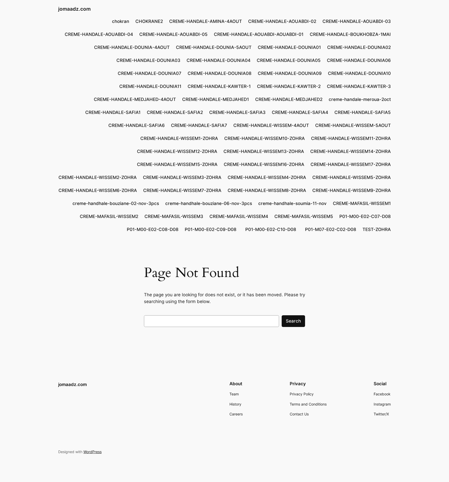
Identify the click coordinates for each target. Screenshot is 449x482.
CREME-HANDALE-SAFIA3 (237, 112)
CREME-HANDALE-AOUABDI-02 (282, 21)
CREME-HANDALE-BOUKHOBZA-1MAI (350, 34)
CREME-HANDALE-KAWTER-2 (289, 86)
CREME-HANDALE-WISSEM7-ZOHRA (182, 190)
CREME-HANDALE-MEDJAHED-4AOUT (135, 99)
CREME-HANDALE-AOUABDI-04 (99, 34)
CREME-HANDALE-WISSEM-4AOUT (271, 125)
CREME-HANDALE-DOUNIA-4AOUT (132, 47)
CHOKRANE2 (149, 21)
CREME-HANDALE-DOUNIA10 (359, 73)
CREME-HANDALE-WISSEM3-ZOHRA (182, 177)
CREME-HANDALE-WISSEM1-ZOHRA (179, 138)
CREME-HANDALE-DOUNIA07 (149, 73)
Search (293, 321)
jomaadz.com (74, 9)
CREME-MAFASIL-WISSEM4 (238, 216)
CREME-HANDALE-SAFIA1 (113, 112)
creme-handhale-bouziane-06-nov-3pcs (208, 203)
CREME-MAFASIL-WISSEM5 (303, 216)
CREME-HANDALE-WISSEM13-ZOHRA (263, 151)
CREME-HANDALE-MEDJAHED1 (215, 99)
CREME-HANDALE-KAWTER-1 (219, 86)
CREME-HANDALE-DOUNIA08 (220, 73)
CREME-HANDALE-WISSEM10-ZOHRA (264, 138)
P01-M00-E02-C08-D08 (153, 229)
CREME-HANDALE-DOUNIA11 (150, 86)
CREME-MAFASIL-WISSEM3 (173, 216)
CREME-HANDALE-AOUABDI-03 (356, 21)
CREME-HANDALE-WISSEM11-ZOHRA (351, 138)
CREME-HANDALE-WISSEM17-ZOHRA (351, 164)
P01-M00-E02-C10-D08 (272, 229)
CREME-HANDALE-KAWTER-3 (359, 86)
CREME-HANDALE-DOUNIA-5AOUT (214, 47)
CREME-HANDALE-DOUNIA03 (148, 60)
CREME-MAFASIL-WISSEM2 (109, 216)
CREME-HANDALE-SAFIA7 (199, 125)
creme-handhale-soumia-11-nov (292, 203)
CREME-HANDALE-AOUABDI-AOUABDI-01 (258, 34)
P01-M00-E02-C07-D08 (365, 216)
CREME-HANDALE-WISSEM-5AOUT (353, 125)
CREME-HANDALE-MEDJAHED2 (288, 99)
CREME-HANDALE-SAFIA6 (136, 125)
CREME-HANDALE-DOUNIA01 (289, 47)
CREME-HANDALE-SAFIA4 (300, 112)
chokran (120, 21)
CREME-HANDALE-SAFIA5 (362, 112)
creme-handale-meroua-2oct (360, 99)
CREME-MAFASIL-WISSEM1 (362, 203)
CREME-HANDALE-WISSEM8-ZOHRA (267, 190)
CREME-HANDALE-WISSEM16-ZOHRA (264, 164)
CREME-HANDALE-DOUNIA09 (290, 73)
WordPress (92, 451)
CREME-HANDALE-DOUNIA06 (359, 60)
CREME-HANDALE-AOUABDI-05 (173, 34)
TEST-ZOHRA (376, 229)
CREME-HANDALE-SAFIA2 (175, 112)
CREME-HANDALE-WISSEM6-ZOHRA (97, 190)
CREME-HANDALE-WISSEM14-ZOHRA (350, 151)
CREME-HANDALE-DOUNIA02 (359, 47)
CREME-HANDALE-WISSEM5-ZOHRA (351, 177)
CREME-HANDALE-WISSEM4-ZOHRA (267, 177)
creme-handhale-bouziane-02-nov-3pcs (115, 203)
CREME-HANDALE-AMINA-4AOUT (205, 21)
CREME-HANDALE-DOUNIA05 (289, 60)
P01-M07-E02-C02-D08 (330, 229)
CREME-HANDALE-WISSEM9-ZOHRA (351, 190)
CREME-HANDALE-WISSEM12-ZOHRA (177, 151)
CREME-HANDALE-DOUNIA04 (218, 60)
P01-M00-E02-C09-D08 (212, 229)
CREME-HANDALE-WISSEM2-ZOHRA (97, 177)
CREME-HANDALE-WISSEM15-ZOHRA (177, 164)
